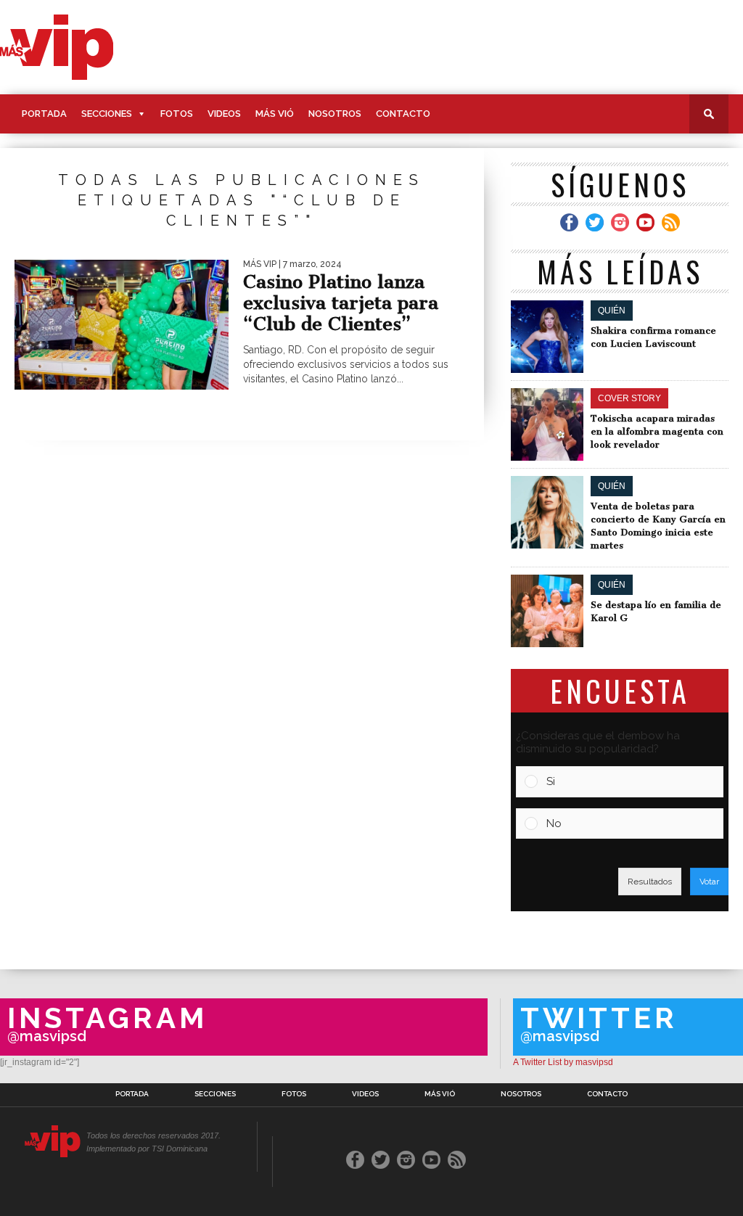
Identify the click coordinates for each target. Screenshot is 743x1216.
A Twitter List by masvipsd (563, 1062)
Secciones (106, 113)
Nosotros (334, 113)
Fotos (176, 113)
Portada (44, 113)
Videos (224, 113)
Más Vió (274, 113)
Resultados (650, 881)
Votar (709, 881)
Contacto (403, 113)
